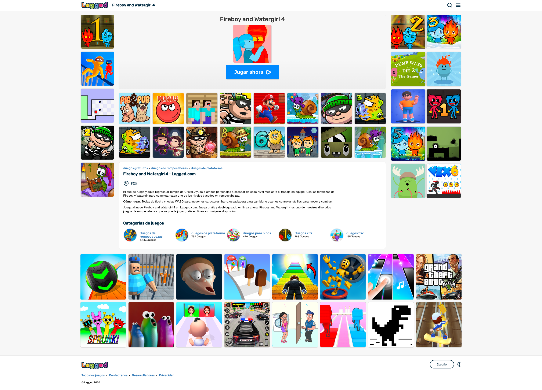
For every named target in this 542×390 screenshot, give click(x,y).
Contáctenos (118, 375)
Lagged (95, 5)
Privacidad (166, 375)
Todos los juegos (93, 375)
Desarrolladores (143, 375)
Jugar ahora (248, 72)
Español (442, 364)
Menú (458, 5)
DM (459, 364)
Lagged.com (95, 365)
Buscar (450, 5)
